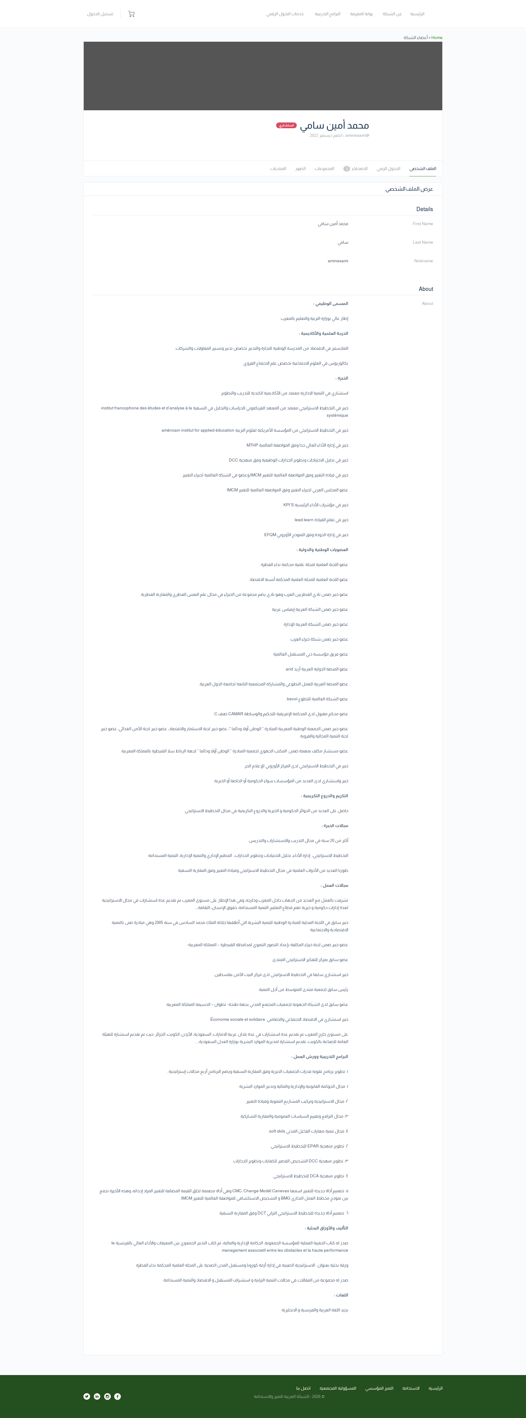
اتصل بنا (303, 1388)
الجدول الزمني (388, 168)
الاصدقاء (356, 168)
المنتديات (278, 168)
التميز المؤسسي (379, 1388)
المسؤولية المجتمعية (338, 1388)
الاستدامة (410, 1388)
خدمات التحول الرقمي (284, 13)
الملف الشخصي (422, 168)
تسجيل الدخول (100, 13)
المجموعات (324, 168)
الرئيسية (417, 13)
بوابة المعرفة (361, 13)
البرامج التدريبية (328, 13)
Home (437, 37)
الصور (300, 168)
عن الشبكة (392, 13)
